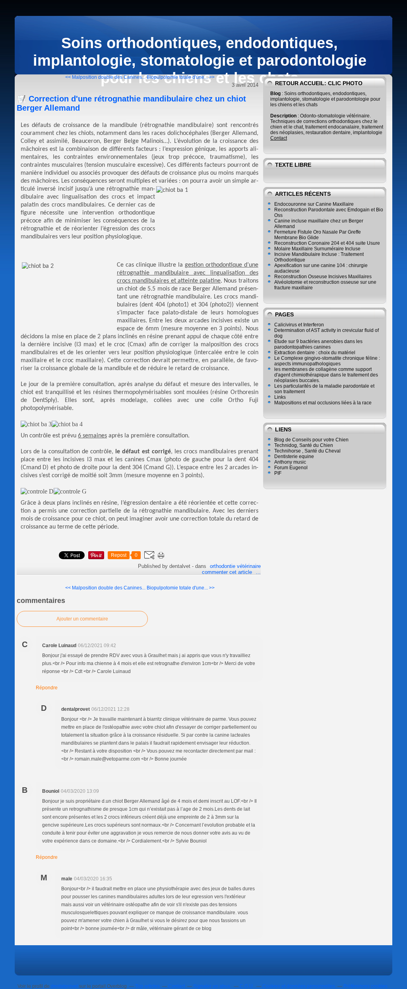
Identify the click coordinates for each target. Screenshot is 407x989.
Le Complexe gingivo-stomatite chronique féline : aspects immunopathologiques (327, 361)
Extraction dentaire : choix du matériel (314, 352)
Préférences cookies (365, 986)
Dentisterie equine (294, 456)
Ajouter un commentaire (82, 619)
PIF (277, 473)
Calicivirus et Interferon (299, 325)
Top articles (147, 986)
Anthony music (290, 462)
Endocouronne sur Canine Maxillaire (314, 204)
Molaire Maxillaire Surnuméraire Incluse (317, 249)
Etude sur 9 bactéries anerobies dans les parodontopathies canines (318, 344)
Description (284, 116)
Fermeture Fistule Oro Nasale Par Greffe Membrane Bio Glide (317, 234)
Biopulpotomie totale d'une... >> (181, 77)
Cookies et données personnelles (298, 986)
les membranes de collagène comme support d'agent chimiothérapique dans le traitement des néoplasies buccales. (326, 375)
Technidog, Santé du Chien (303, 445)
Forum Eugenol (291, 467)
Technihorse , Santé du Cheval (307, 451)
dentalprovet (64, 986)
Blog (275, 93)
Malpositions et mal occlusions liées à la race (323, 403)
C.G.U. (247, 986)
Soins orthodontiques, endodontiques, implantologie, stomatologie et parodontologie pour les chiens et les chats (199, 60)
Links (280, 397)
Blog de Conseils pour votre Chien (311, 440)
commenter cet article (228, 572)
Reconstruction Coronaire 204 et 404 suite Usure (327, 243)
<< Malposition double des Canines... (105, 77)
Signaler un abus (212, 986)
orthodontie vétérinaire (235, 566)
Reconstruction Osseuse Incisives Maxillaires (323, 276)
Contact (278, 138)
